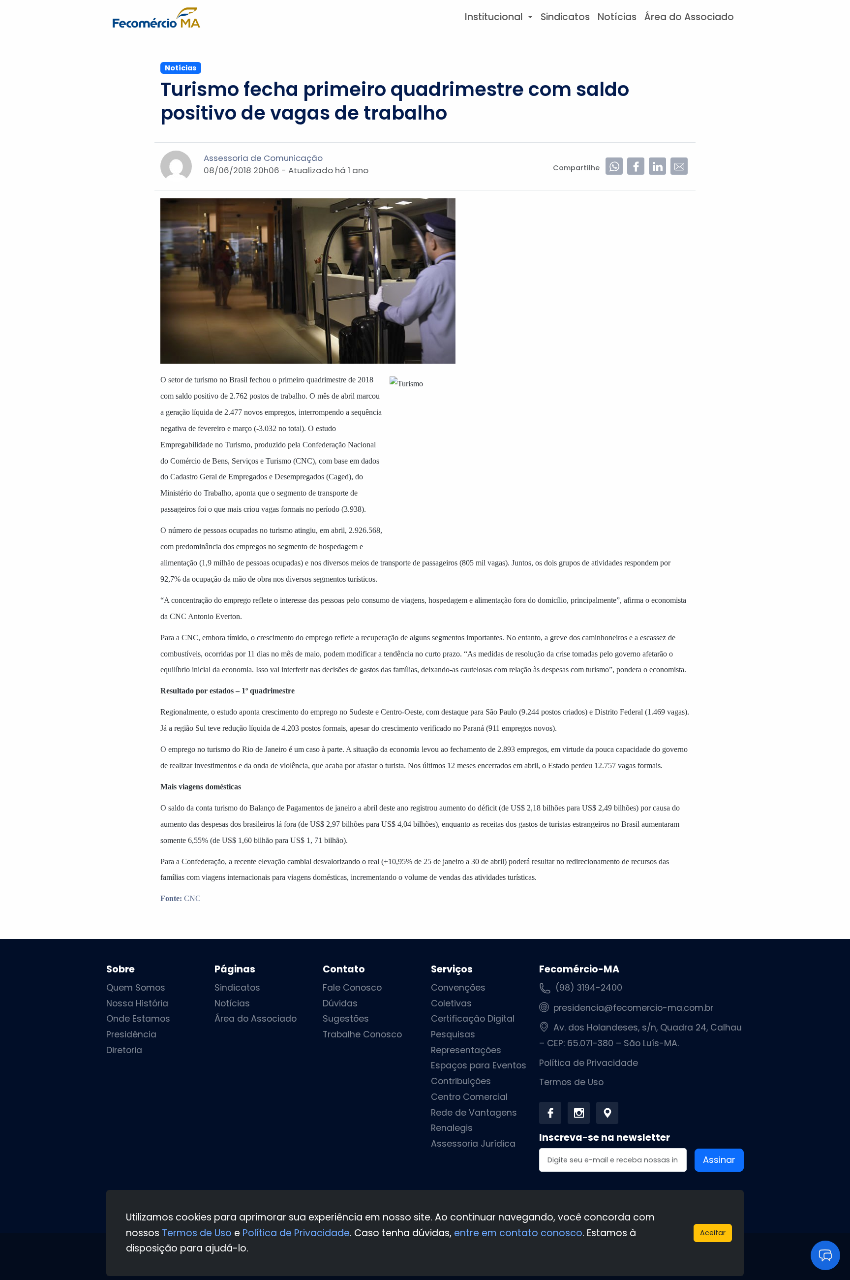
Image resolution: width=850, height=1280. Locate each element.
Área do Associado (689, 17)
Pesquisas (453, 1034)
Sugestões (346, 1019)
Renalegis (452, 1128)
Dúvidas (340, 1003)
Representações (466, 1050)
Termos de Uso (571, 1082)
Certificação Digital (473, 1019)
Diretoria (124, 1050)
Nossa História (137, 1003)
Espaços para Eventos (478, 1065)
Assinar (719, 1160)
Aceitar (713, 1233)
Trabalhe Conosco (362, 1034)
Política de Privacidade (588, 1063)
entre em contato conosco (518, 1233)
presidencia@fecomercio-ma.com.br (633, 1008)
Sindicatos (565, 17)
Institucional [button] (495, 17)
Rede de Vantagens (474, 1113)
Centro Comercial (469, 1097)
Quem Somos (135, 988)
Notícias (617, 17)
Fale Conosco (352, 988)
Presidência (131, 1034)
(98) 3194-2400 (588, 988)
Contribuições (461, 1081)
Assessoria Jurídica (473, 1144)
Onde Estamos (138, 1019)
